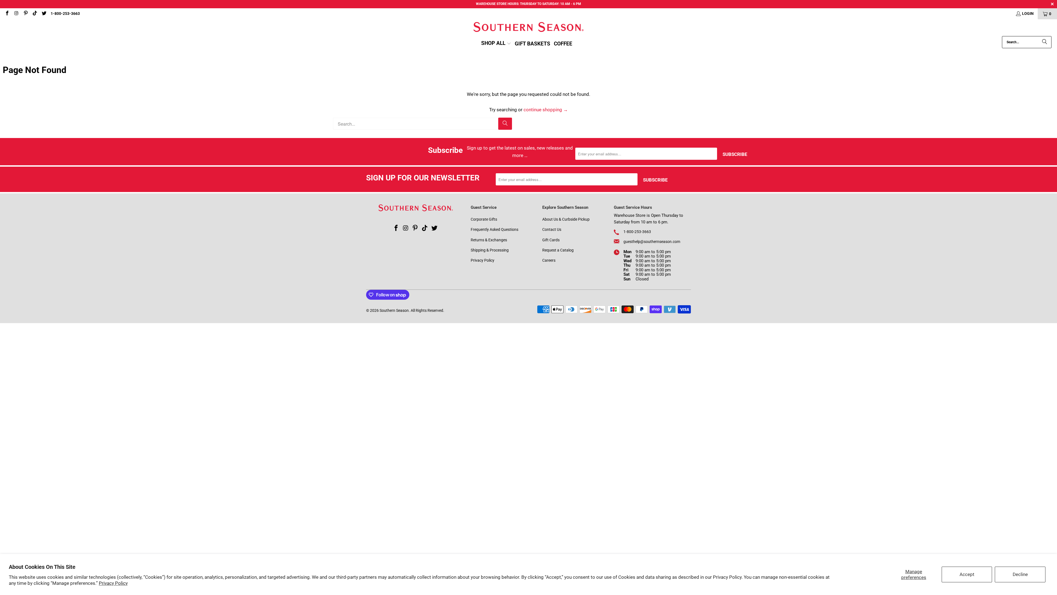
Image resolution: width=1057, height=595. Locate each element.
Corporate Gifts (484, 219)
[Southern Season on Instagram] (16, 14)
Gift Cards (551, 240)
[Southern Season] (528, 27)
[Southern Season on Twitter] (44, 14)
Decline (1020, 574)
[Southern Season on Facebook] (7, 14)
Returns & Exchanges (489, 240)
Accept (967, 574)
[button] (496, 43)
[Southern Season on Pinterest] (25, 14)
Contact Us (551, 229)
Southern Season (394, 310)
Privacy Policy (113, 583)
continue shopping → (546, 109)
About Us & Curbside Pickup (566, 219)
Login (1028, 13)
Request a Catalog (558, 250)
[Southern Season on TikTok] (34, 14)
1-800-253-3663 (65, 13)
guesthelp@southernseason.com (651, 241)
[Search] (1044, 42)
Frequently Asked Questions (494, 229)
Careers (548, 260)
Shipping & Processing (490, 250)
